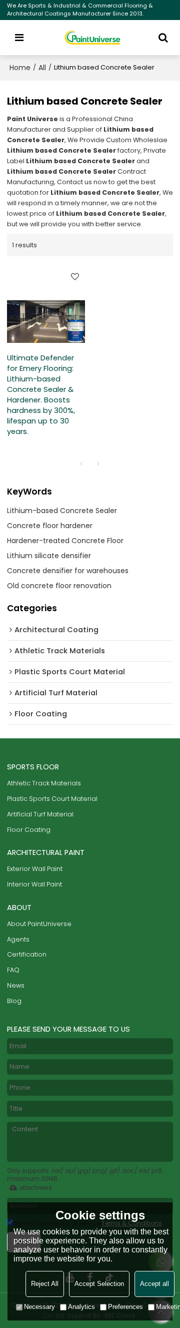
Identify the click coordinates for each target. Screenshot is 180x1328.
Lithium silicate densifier (49, 556)
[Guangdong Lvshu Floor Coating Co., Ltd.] (93, 37)
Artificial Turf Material (40, 814)
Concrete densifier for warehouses (67, 571)
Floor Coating (28, 829)
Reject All (44, 1283)
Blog (14, 1001)
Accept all (154, 1283)
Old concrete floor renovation (59, 586)
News (15, 985)
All (42, 68)
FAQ (13, 970)
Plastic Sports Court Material (52, 798)
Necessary (39, 1306)
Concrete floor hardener (49, 526)
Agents (18, 939)
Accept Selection (99, 1283)
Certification (26, 954)
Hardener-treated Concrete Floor (65, 541)
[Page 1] (81, 463)
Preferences (125, 1306)
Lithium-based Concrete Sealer (62, 511)
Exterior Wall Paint (34, 868)
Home (20, 68)
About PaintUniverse (39, 924)
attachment (36, 1187)
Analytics (81, 1306)
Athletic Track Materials (44, 783)
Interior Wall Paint (34, 884)
